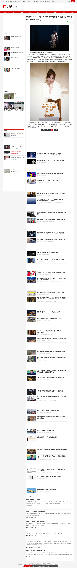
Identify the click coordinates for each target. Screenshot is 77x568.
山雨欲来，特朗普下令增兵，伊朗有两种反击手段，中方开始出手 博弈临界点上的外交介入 (51, 200)
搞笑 (64, 12)
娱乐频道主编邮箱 (46, 563)
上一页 (47, 129)
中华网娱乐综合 (38, 22)
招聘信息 (36, 564)
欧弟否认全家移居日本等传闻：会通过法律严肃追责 (19, 101)
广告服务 (26, 564)
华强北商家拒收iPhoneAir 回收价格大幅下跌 (49, 476)
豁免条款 (46, 564)
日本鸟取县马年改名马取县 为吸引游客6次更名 (49, 180)
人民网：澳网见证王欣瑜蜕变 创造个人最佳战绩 (50, 391)
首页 (3, 1)
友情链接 (51, 564)
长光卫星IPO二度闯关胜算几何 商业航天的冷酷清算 (51, 239)
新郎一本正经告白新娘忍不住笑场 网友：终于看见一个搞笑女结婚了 (51, 417)
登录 (73, 1)
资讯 (6, 1)
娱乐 (13, 1)
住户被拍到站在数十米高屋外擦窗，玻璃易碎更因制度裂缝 (51, 213)
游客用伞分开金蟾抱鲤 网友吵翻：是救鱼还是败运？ (51, 351)
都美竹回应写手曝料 (15, 47)
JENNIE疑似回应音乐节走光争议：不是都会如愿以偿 (8, 110)
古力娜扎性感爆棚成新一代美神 (17, 52)
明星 (5, 12)
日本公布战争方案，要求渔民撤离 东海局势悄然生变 (51, 272)
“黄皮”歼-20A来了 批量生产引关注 (46, 490)
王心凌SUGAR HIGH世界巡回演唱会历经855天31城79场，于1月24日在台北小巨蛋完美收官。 (46, 533)
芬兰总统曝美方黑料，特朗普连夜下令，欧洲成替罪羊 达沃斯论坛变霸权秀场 (51, 279)
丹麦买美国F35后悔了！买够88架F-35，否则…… (50, 318)
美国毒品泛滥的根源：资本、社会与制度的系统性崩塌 (51, 338)
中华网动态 (57, 564)
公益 (32, 1)
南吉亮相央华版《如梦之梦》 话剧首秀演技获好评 (50, 160)
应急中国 (44, 1)
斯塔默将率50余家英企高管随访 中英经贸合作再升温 (51, 219)
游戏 (19, 1)
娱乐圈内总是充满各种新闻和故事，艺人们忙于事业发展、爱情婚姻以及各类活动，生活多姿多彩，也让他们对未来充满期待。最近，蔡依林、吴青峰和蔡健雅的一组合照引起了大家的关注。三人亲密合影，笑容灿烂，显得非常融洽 (49, 503)
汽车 (16, 1)
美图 (55, 12)
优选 (34, 1)
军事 (8, 1)
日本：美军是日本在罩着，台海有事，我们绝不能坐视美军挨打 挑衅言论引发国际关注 (51, 371)
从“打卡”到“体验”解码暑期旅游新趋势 (41, 566)
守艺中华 (40, 1)
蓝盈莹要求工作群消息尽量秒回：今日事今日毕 (8, 100)
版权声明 (41, 564)
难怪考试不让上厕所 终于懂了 (31, 539)
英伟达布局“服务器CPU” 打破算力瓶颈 (47, 252)
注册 (69, 1)
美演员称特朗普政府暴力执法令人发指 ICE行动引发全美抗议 (51, 397)
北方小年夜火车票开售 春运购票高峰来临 (48, 411)
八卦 (38, 12)
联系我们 (31, 564)
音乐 (30, 12)
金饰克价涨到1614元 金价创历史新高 (47, 437)
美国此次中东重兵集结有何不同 (45, 430)
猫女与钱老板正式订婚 (15, 68)
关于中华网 (20, 564)
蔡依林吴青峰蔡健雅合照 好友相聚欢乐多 (34, 499)
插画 (26, 1)
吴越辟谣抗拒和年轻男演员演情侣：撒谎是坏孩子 (19, 110)
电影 (13, 12)
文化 (21, 1)
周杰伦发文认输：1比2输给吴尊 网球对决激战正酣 (35, 550)
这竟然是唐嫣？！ (14, 57)
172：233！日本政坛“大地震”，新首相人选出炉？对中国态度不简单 (51, 331)
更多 (72, 12)
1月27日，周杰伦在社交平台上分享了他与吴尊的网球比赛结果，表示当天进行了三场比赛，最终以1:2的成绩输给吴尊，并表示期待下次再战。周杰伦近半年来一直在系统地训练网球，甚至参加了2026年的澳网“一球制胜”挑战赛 (49, 554)
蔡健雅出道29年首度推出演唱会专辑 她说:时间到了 (50, 173)
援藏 (24, 1)
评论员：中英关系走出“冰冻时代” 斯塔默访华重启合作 (51, 193)
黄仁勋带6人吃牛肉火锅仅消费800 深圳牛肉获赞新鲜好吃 (52, 450)
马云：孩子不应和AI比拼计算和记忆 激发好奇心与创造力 (51, 358)
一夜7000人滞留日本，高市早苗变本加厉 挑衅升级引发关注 (52, 456)
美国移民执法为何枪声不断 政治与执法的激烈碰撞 (50, 233)
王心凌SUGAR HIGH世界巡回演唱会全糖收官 (49, 154)
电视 (22, 12)
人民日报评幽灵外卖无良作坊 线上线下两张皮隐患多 (51, 378)
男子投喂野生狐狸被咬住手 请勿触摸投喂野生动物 (50, 259)
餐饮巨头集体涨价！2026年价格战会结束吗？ (49, 312)
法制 (37, 1)
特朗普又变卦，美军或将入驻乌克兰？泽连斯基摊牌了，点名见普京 (51, 470)
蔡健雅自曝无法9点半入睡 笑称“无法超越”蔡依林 (35, 511)
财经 (11, 1)
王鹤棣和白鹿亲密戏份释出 (16, 36)
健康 (29, 1)
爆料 (47, 12)
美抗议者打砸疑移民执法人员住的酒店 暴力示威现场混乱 (51, 298)
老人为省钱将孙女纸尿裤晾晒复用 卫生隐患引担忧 (50, 292)
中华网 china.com (7, 6)
